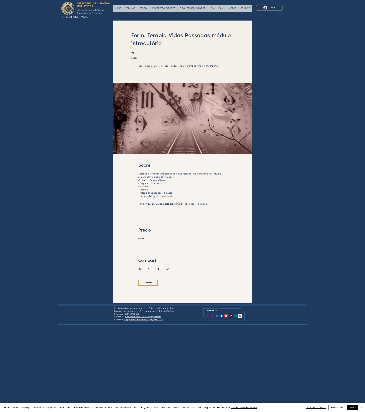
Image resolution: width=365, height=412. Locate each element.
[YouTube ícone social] (226, 316)
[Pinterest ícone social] (240, 316)
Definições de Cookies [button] (316, 407)
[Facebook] (217, 316)
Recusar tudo (337, 407)
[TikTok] (231, 316)
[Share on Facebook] (140, 269)
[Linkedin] (235, 316)
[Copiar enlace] (167, 269)
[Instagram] (212, 316)
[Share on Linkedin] (158, 269)
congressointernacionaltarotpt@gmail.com (143, 320)
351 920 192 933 (132, 314)
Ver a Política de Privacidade (244, 407)
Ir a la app (201, 204)
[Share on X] (149, 269)
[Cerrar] (361, 407)
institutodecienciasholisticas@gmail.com (143, 317)
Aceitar (352, 407)
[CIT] (208, 316)
